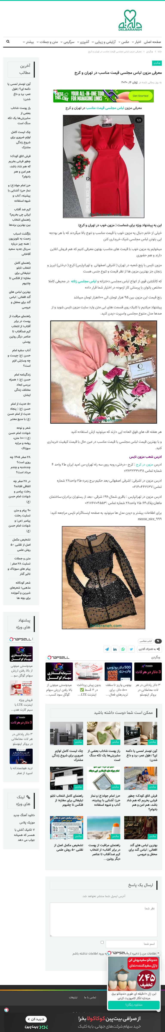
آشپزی (84, 42)
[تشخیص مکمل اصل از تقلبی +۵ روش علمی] (66, 827)
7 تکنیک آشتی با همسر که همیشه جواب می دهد (24, 835)
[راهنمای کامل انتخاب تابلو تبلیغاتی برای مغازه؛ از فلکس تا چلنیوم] (66, 778)
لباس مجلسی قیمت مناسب (105, 108)
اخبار (138, 42)
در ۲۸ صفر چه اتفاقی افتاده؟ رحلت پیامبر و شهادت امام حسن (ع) (20, 491)
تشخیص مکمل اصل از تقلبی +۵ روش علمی (21, 545)
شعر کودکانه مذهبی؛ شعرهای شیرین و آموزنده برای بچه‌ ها (20, 591)
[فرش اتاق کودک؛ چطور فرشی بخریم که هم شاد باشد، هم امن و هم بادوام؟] (140, 778)
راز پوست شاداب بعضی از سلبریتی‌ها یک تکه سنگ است (19, 116)
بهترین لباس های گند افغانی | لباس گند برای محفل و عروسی (20, 300)
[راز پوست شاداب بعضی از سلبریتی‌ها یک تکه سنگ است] (103, 733)
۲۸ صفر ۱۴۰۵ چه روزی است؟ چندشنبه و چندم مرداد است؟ (20, 465)
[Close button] (158, 953)
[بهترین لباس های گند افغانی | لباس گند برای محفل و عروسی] (140, 827)
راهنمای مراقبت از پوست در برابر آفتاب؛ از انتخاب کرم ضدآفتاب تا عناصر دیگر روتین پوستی (20, 329)
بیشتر (30, 42)
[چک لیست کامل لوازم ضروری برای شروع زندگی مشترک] (66, 733)
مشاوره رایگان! (133, 1005)
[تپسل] (6, 1010)
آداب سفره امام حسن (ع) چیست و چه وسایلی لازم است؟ (19, 358)
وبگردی (157, 63)
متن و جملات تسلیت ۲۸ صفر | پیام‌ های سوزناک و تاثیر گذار (19, 566)
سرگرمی (69, 42)
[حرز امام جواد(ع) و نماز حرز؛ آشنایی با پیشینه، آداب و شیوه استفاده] (103, 778)
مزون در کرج (144, 464)
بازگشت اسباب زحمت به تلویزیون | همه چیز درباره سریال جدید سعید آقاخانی (19, 244)
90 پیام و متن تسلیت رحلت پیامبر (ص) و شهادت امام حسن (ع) (20, 520)
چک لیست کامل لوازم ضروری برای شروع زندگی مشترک (21, 140)
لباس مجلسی (146, 641)
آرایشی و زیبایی (105, 42)
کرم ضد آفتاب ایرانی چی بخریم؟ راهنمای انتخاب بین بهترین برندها (20, 217)
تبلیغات (73, 997)
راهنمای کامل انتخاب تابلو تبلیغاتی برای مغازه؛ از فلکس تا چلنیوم (20, 273)
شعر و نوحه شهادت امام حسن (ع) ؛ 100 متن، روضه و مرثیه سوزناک (20, 438)
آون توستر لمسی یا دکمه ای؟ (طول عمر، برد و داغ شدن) (19, 92)
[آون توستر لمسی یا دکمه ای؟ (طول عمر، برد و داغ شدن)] (140, 733)
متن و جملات (49, 42)
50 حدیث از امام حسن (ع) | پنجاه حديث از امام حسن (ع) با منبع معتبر (19, 412)
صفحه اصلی (152, 42)
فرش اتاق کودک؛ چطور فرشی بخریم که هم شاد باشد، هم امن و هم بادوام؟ (20, 166)
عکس (125, 42)
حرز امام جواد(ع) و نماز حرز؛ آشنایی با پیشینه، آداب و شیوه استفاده (19, 193)
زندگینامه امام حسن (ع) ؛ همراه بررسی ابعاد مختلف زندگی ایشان (20, 385)
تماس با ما (90, 997)
